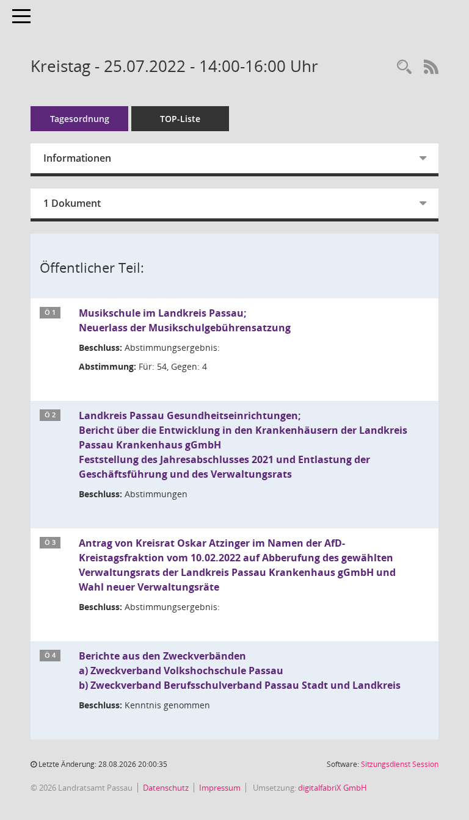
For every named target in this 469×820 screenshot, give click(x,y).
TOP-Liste (180, 118)
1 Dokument (72, 203)
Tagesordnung (79, 118)
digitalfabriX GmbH (332, 787)
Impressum (220, 787)
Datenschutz (166, 787)
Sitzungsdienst (399, 764)
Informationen (77, 158)
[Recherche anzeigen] (404, 67)
